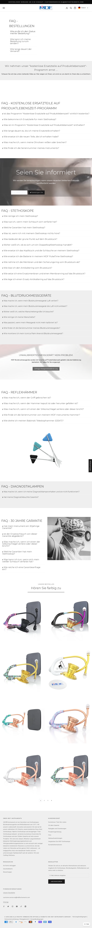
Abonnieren (56, 881)
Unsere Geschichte (9, 893)
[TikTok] (21, 906)
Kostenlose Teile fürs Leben (57, 822)
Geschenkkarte (8, 869)
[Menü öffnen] (4, 8)
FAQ (49, 835)
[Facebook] (4, 906)
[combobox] (83, 8)
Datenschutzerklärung (11, 919)
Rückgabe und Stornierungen (57, 829)
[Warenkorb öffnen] (75, 8)
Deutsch (83, 8)
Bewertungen (7, 872)
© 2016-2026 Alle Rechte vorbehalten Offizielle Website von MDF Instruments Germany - (38, 916)
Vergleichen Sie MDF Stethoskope (59, 841)
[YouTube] (17, 906)
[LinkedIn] (25, 906)
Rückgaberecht (24, 919)
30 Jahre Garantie (53, 825)
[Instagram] (12, 906)
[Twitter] (8, 906)
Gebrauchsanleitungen (55, 838)
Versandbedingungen (36, 919)
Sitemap (5, 902)
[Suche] (71, 8)
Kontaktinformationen (55, 845)
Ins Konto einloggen (9, 866)
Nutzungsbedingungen (79, 917)
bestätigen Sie (37, 192)
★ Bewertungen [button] (90, 466)
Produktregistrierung (54, 832)
